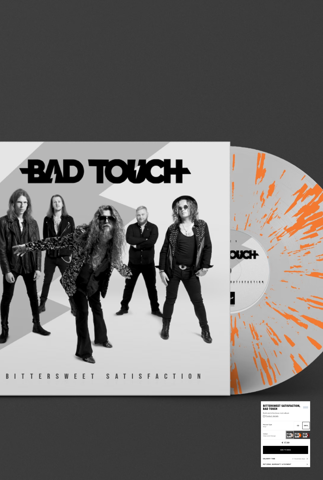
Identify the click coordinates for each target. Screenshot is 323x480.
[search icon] (304, 11)
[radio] (298, 425)
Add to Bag (285, 450)
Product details (271, 416)
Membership (287, 5)
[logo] (10, 10)
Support (297, 12)
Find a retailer (299, 5)
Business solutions (273, 5)
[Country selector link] (317, 5)
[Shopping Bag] (313, 11)
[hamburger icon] (317, 11)
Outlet (310, 5)
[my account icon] (308, 11)
